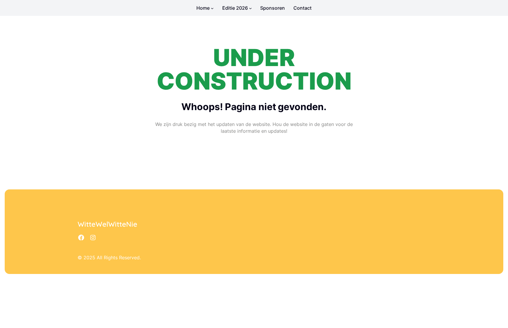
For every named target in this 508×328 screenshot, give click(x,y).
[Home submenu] (212, 7)
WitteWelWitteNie (107, 224)
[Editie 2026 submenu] (250, 7)
